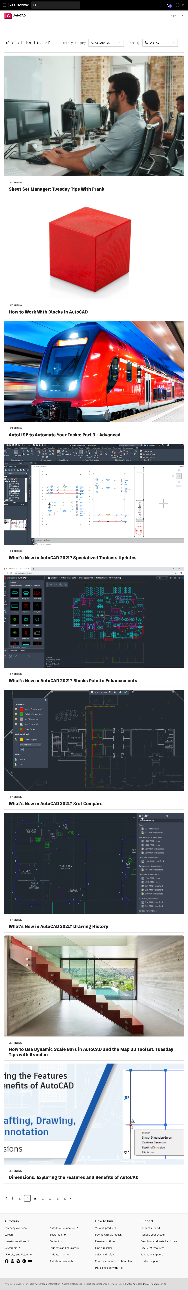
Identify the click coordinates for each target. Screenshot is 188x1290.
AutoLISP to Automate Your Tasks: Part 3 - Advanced (64, 435)
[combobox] (55, 5)
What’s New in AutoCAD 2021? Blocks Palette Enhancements (73, 681)
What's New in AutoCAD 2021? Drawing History (58, 926)
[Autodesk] (20, 5)
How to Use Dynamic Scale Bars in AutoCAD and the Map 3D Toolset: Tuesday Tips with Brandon (91, 1052)
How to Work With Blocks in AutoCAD (48, 312)
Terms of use (116, 1284)
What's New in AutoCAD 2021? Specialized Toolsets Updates (72, 558)
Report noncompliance (95, 1284)
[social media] (18, 1261)
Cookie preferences (72, 1284)
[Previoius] (7, 1198)
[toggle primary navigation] (6, 5)
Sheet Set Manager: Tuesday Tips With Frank (56, 189)
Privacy (8, 1284)
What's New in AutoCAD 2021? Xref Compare (55, 804)
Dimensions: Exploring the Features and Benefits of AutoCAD (74, 1177)
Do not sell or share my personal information (37, 1284)
